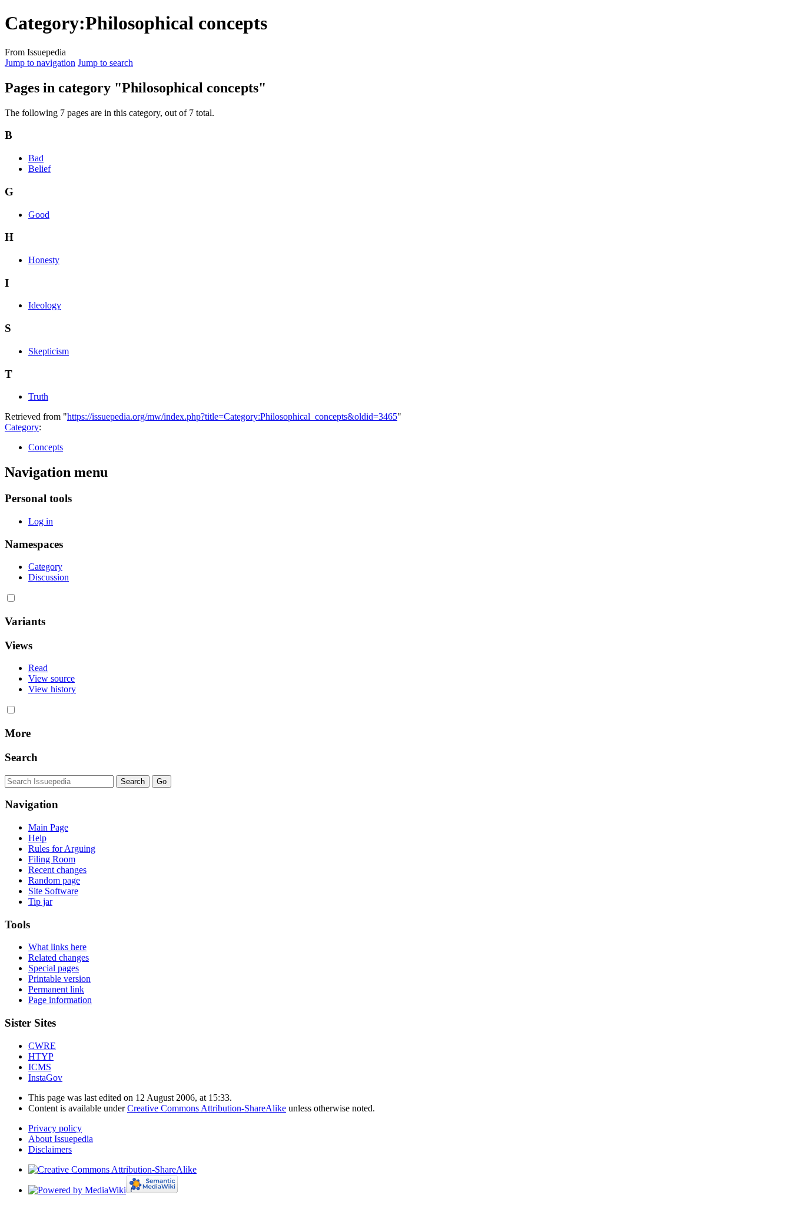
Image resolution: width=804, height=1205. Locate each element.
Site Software (53, 891)
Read (38, 668)
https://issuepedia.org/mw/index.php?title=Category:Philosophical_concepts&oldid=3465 (232, 416)
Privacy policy (55, 1128)
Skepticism (48, 351)
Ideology (44, 305)
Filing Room (51, 859)
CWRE (42, 1046)
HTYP (41, 1056)
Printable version (59, 979)
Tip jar (40, 902)
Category (22, 427)
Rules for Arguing (61, 849)
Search (21, 757)
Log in (40, 521)
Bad (36, 158)
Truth (38, 396)
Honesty (43, 260)
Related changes (58, 957)
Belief (39, 169)
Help (37, 838)
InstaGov (45, 1078)
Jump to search (105, 63)
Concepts (45, 447)
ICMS (39, 1067)
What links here (57, 947)
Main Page (48, 827)
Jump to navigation (40, 63)
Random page (54, 880)
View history (52, 689)
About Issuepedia (60, 1139)
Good (38, 215)
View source (51, 678)
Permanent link (56, 989)
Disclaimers (50, 1149)
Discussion (48, 577)
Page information (60, 1000)
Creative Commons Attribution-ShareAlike (206, 1108)
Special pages (53, 968)
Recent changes (57, 870)
